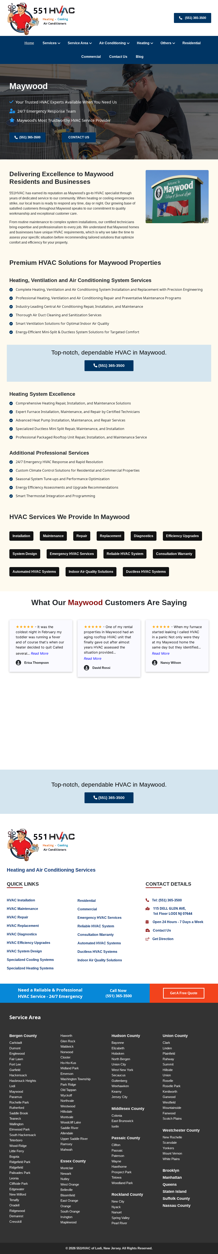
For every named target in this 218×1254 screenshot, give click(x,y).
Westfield (169, 1102)
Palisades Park (19, 1173)
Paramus (15, 1097)
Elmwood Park (19, 1129)
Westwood (67, 1106)
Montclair (66, 1168)
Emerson (66, 1073)
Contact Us (118, 56)
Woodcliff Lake (70, 1122)
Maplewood (68, 1222)
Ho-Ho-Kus (68, 1063)
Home (29, 43)
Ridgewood (17, 1211)
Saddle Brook (18, 1113)
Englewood (17, 1053)
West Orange (69, 1184)
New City (118, 1201)
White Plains (171, 1159)
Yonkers (168, 1148)
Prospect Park (122, 1172)
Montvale (66, 1117)
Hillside (168, 1070)
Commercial (91, 56)
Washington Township (75, 1079)
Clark (166, 1042)
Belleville (66, 1190)
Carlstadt (15, 1042)
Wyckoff (66, 1095)
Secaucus (119, 1075)
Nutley (64, 1179)
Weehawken (120, 1086)
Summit (168, 1064)
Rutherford (16, 1107)
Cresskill (15, 1221)
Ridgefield (16, 1167)
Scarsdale (170, 1142)
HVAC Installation (21, 900)
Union (167, 1075)
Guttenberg (119, 1080)
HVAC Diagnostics (22, 934)
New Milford (17, 1194)
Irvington (66, 1217)
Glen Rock (67, 1041)
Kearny (117, 1091)
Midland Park (69, 1068)
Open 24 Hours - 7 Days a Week (177, 922)
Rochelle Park (19, 1102)
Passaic (117, 1150)
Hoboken (118, 1053)
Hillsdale (66, 1111)
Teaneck (15, 1118)
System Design (25, 554)
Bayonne (118, 1042)
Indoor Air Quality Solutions (91, 571)
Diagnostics (143, 536)
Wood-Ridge (18, 1146)
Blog (139, 56)
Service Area (78, 43)
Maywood (16, 1091)
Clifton (116, 1145)
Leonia (14, 1178)
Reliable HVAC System (125, 554)
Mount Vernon (172, 1153)
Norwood (66, 1052)
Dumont (14, 1048)
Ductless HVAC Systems (146, 571)
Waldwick (67, 1046)
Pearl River (119, 1223)
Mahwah (66, 1149)
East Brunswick (122, 1121)
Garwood (169, 1097)
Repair (81, 536)
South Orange (70, 1211)
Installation (21, 536)
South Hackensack (22, 1135)
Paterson (118, 1156)
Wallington (16, 1124)
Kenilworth (170, 1091)
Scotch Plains (172, 1118)
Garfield (14, 1070)
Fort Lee (15, 1064)
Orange (65, 1206)
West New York (122, 1070)
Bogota (14, 1156)
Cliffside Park (18, 1183)
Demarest (16, 1216)
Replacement (110, 536)
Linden (167, 1048)
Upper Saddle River (74, 1139)
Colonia (117, 1115)
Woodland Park (122, 1183)
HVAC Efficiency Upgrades (28, 943)
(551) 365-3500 (195, 18)
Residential (191, 43)
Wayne (116, 1161)
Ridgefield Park (19, 1162)
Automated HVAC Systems (34, 571)
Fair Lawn (16, 1059)
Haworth (66, 1035)
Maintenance (53, 536)
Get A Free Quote (183, 993)
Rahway (168, 1059)
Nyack (116, 1207)
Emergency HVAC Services (72, 554)
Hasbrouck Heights (22, 1080)
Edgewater (16, 1189)
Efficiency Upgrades (182, 536)
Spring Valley (121, 1218)
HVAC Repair (17, 917)
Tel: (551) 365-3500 (166, 900)
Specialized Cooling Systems (30, 960)
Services (50, 43)
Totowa (116, 1177)
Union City (119, 1064)
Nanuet (117, 1212)
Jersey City (120, 1097)
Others (166, 43)
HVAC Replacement (23, 926)
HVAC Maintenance (22, 909)
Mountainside (172, 1107)
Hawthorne (119, 1166)
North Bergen (121, 1059)
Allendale (66, 1133)
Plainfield (169, 1053)
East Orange (69, 1200)
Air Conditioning (112, 43)
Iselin (115, 1126)
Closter (65, 1057)
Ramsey (66, 1144)
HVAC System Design (24, 951)
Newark (65, 1173)
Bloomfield (67, 1195)
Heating (143, 43)
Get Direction (163, 939)
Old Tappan (68, 1090)
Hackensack (18, 1075)
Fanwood (169, 1113)
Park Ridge (68, 1084)
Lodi (12, 1086)
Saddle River (69, 1128)
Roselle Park (172, 1086)
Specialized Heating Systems (30, 968)
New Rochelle (172, 1137)
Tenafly (14, 1200)
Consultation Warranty (174, 554)
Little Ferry (16, 1151)
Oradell (14, 1205)
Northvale (67, 1100)
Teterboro (15, 1140)
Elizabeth (118, 1048)
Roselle (168, 1080)
